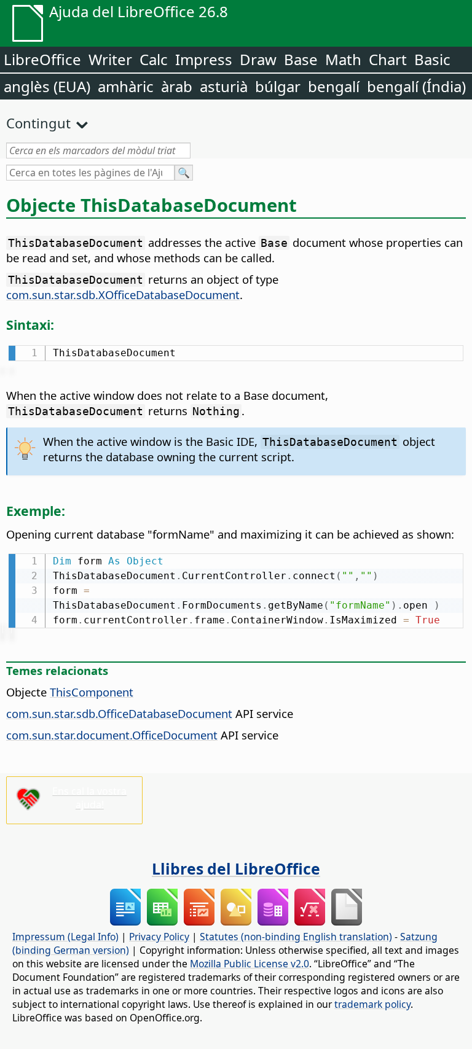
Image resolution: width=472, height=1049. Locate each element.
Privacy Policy (159, 936)
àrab (176, 86)
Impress (203, 59)
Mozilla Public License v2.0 (249, 963)
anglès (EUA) (47, 86)
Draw (258, 59)
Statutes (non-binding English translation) (296, 936)
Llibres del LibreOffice (236, 868)
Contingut (38, 123)
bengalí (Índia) (416, 86)
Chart (388, 59)
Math (343, 59)
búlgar (278, 86)
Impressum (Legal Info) (65, 936)
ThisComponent (91, 692)
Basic (432, 59)
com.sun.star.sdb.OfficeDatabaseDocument (119, 713)
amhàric (126, 86)
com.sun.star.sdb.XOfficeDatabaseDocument (123, 294)
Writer (110, 59)
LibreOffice (42, 59)
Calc (154, 59)
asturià (224, 86)
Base (301, 59)
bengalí (334, 86)
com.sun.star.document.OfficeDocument (112, 735)
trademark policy (372, 1004)
